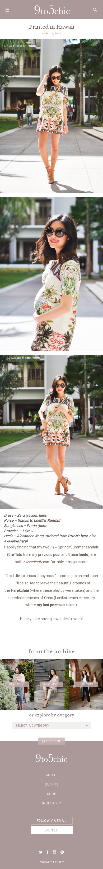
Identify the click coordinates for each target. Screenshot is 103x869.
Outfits (51, 784)
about (51, 775)
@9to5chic (52, 741)
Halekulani (20, 590)
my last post (47, 605)
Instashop (51, 803)
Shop (51, 794)
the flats (15, 554)
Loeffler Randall (47, 520)
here (42, 515)
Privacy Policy (51, 862)
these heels (78, 554)
